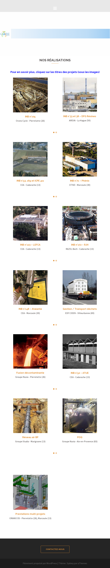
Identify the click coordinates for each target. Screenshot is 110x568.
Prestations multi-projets (30, 514)
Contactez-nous (55, 549)
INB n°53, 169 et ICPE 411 (30, 180)
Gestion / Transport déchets (80, 309)
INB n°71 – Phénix (79, 180)
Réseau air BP (30, 437)
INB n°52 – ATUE (80, 373)
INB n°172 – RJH (79, 244)
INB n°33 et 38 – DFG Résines (79, 116)
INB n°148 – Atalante (30, 309)
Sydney (70, 563)
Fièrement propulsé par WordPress (40, 563)
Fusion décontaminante (30, 372)
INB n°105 (30, 116)
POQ (79, 437)
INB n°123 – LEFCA (30, 244)
